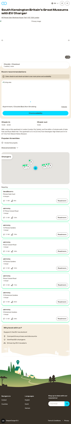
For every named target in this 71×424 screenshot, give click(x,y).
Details (64, 107)
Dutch (27, 404)
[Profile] (62, 3)
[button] (35, 196)
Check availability (35, 113)
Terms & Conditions (54, 420)
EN (55, 3)
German (27, 408)
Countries (4, 404)
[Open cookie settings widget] (3, 421)
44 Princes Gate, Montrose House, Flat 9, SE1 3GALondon (20, 17)
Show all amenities (8, 148)
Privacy (66, 420)
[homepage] (4, 3)
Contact (4, 400)
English (27, 400)
